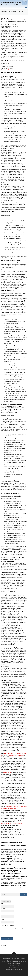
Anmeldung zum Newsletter (6, 938)
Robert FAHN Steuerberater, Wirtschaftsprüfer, (11, 2)
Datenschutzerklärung (16, 928)
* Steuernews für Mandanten (7, 925)
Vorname (3, 908)
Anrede (2, 899)
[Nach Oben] (14, 954)
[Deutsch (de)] (1, 948)
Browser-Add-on (7, 772)
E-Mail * (2, 919)
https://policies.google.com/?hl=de (16, 755)
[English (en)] (3, 948)
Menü (26, 8)
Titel (2, 903)
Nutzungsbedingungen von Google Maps (11, 823)
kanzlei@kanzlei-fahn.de (10, 70)
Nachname (3, 914)
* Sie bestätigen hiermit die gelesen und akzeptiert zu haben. (13, 929)
